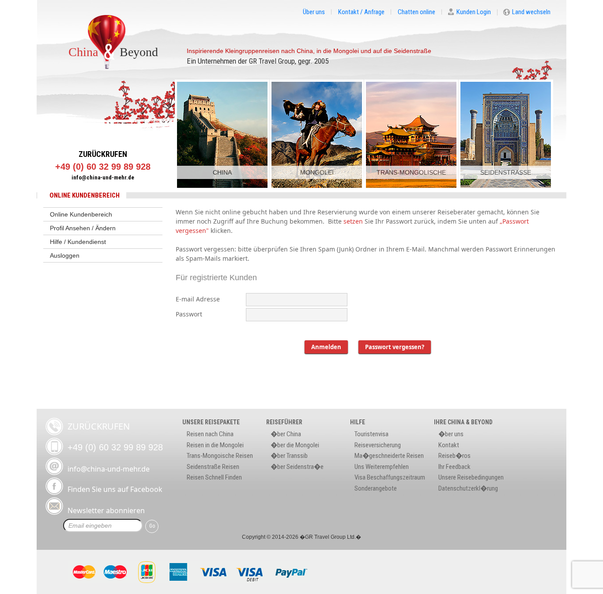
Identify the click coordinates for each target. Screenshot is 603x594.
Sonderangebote (375, 488)
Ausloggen (64, 255)
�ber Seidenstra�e (297, 467)
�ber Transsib (289, 456)
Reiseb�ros (454, 456)
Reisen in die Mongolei (215, 445)
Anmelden (326, 347)
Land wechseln (531, 12)
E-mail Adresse (198, 299)
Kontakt (448, 445)
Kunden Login (473, 12)
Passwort (189, 314)
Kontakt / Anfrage (361, 12)
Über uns (314, 12)
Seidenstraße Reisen (213, 467)
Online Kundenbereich (81, 214)
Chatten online (416, 12)
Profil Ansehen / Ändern (83, 228)
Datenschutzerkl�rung (468, 488)
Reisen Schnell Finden (214, 477)
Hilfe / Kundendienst (78, 241)
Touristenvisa (371, 434)
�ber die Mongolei (295, 445)
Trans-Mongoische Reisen (220, 456)
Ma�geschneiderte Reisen (389, 456)
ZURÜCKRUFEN (103, 154)
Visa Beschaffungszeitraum (389, 477)
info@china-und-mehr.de (103, 177)
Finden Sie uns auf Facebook (115, 489)
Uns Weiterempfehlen (381, 467)
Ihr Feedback (454, 467)
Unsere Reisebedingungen (471, 477)
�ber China (286, 434)
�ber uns (451, 434)
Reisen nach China (210, 434)
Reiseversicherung (377, 445)
